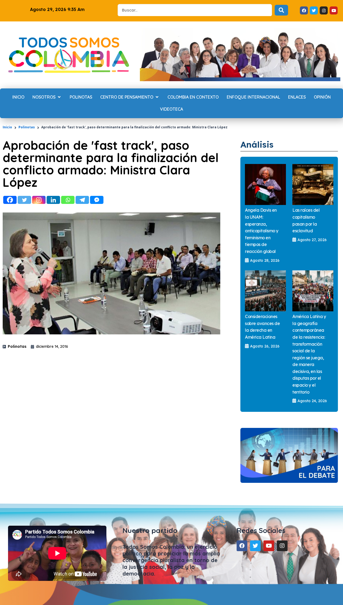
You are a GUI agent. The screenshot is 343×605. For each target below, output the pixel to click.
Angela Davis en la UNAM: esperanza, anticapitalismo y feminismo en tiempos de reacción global (261, 230)
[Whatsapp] (67, 200)
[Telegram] (82, 200)
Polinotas (26, 127)
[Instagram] (39, 200)
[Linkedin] (53, 200)
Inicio (7, 127)
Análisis (257, 144)
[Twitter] (24, 200)
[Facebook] (10, 200)
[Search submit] (281, 10)
